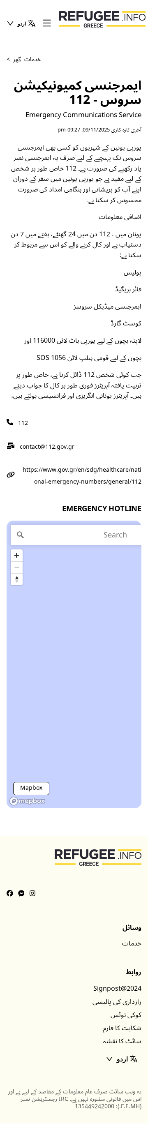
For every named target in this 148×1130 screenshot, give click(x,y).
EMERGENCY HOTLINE (101, 509)
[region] (74, 664)
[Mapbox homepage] (27, 801)
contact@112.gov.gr (47, 447)
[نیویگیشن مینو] (46, 24)
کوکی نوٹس (126, 1015)
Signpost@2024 (117, 989)
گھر (17, 59)
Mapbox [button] (31, 788)
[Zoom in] (17, 555)
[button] (20, 23)
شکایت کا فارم (122, 1028)
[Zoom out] (17, 567)
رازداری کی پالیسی (116, 1002)
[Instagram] (32, 894)
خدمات (131, 943)
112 (23, 423)
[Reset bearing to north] (17, 579)
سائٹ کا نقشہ (122, 1041)
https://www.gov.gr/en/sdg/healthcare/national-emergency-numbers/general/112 (82, 476)
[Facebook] (10, 894)
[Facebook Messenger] (21, 894)
